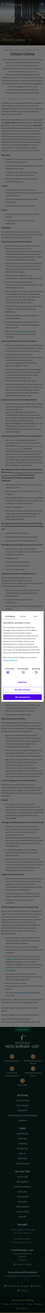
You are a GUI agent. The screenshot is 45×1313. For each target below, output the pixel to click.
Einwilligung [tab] (10, 616)
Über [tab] (35, 616)
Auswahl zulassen (22, 689)
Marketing (36, 668)
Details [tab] (23, 616)
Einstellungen (23, 668)
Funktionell (9, 668)
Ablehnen (22, 682)
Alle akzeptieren (22, 697)
